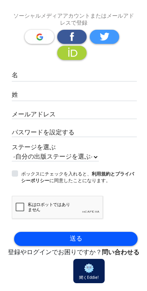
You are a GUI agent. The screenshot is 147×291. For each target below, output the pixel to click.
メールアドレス (34, 114)
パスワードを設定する (43, 132)
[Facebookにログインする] (72, 37)
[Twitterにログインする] (104, 37)
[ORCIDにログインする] (72, 53)
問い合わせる (121, 252)
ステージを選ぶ (34, 147)
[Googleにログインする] (39, 37)
